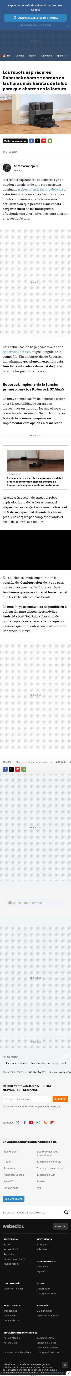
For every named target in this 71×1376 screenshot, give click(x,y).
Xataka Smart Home (14, 1258)
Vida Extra (42, 1249)
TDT (9, 55)
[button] (26, 166)
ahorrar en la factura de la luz (42, 189)
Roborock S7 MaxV (16, 352)
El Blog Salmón (44, 1310)
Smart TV (9, 1181)
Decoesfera (10, 1315)
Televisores (10, 1151)
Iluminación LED (46, 1174)
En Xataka (15, 474)
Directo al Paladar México (18, 1352)
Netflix (32, 55)
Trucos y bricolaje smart (50, 1168)
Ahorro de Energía (14, 1174)
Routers (41, 1181)
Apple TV (61, 55)
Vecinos (20, 55)
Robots (62, 762)
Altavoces (46, 55)
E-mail (50, 141)
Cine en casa (11, 1187)
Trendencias (10, 1310)
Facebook (31, 141)
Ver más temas (14, 1198)
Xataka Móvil (11, 1249)
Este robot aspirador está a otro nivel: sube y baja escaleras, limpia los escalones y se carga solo (37, 1063)
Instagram (38, 1122)
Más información (54, 1372)
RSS (45, 1122)
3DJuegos (42, 1244)
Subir (58, 1226)
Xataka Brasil (11, 1342)
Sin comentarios (16, 140)
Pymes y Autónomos (48, 1315)
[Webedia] (13, 1228)
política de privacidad (49, 1106)
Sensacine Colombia (48, 1347)
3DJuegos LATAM (45, 1337)
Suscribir (60, 1099)
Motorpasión (43, 1288)
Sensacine (42, 1266)
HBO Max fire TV (36, 1072)
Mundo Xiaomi (11, 1263)
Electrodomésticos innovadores (34, 762)
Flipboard (43, 141)
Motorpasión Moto (47, 1293)
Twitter (37, 141)
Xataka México (12, 1337)
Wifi (39, 1187)
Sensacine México (46, 1342)
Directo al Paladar (13, 1288)
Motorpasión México (48, 1352)
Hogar (7, 1161)
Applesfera (9, 1254)
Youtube (31, 1122)
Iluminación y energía (49, 1161)
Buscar (66, 1212)
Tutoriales (9, 1168)
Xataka (7, 1244)
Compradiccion (12, 1320)
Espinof (40, 1271)
